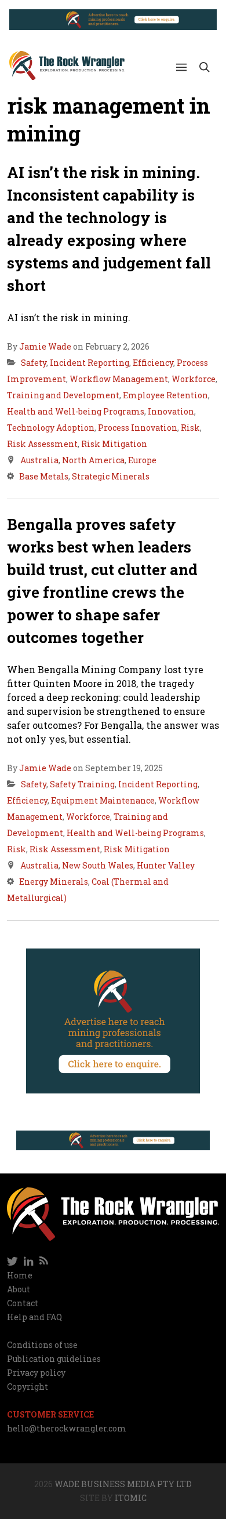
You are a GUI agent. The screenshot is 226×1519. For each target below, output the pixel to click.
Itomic (131, 1497)
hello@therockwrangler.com (66, 1428)
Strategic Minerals (111, 476)
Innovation (171, 411)
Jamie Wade (45, 346)
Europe (142, 460)
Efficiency (153, 362)
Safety (33, 362)
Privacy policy (36, 1372)
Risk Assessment (42, 443)
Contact (22, 1303)
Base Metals (43, 476)
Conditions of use (42, 1344)
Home (19, 1275)
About (18, 1289)
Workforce (194, 378)
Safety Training (82, 784)
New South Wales (97, 865)
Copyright (27, 1386)
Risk (190, 427)
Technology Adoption (50, 427)
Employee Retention (165, 395)
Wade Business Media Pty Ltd (123, 1483)
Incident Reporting (89, 362)
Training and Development (63, 395)
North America (93, 460)
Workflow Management (119, 378)
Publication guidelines (54, 1358)
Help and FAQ (34, 1316)
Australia (39, 460)
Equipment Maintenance (103, 800)
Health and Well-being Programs (75, 411)
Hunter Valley (166, 865)
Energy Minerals (53, 881)
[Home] (67, 66)
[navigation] (113, 1262)
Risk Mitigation (114, 443)
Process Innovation (137, 427)
